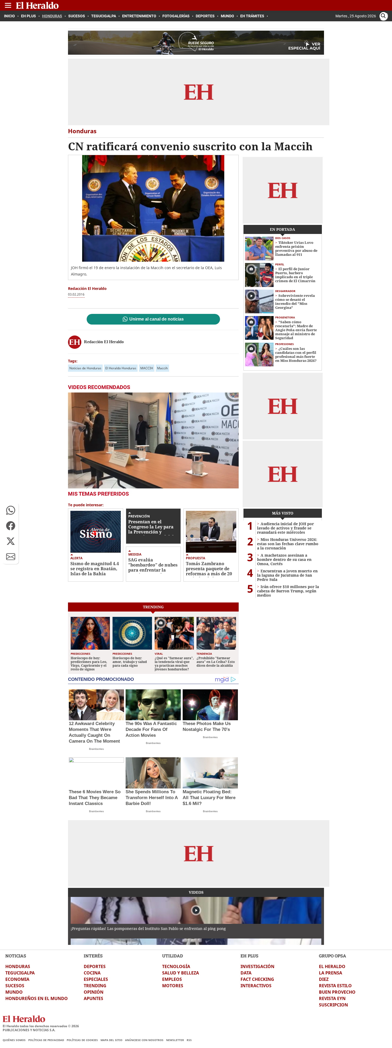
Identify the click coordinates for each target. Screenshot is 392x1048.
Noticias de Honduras (85, 368)
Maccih (162, 368)
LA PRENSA (330, 973)
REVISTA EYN (332, 998)
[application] (153, 440)
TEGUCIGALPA (20, 973)
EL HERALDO (332, 966)
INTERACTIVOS (256, 986)
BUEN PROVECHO (337, 992)
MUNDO (14, 992)
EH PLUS (249, 955)
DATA (246, 973)
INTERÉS (93, 955)
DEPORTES (95, 966)
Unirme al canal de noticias (156, 319)
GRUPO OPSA (332, 955)
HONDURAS (17, 966)
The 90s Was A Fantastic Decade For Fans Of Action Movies (151, 729)
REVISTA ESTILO (335, 986)
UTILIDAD (172, 955)
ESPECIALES (96, 979)
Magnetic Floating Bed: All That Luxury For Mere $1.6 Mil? (209, 797)
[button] (10, 510)
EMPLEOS (172, 979)
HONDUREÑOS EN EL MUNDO (36, 998)
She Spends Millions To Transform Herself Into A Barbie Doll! (152, 797)
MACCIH (146, 368)
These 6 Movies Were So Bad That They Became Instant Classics (95, 797)
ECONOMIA (17, 979)
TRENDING (95, 986)
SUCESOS (14, 986)
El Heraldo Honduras (120, 368)
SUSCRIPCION (333, 1005)
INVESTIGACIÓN (257, 966)
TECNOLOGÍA (176, 966)
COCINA (92, 973)
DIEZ (324, 979)
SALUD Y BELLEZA (180, 973)
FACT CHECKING (257, 979)
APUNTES (93, 998)
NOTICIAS (15, 955)
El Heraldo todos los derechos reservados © (41, 1026)
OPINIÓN (93, 992)
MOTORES (172, 986)
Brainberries (96, 748)
